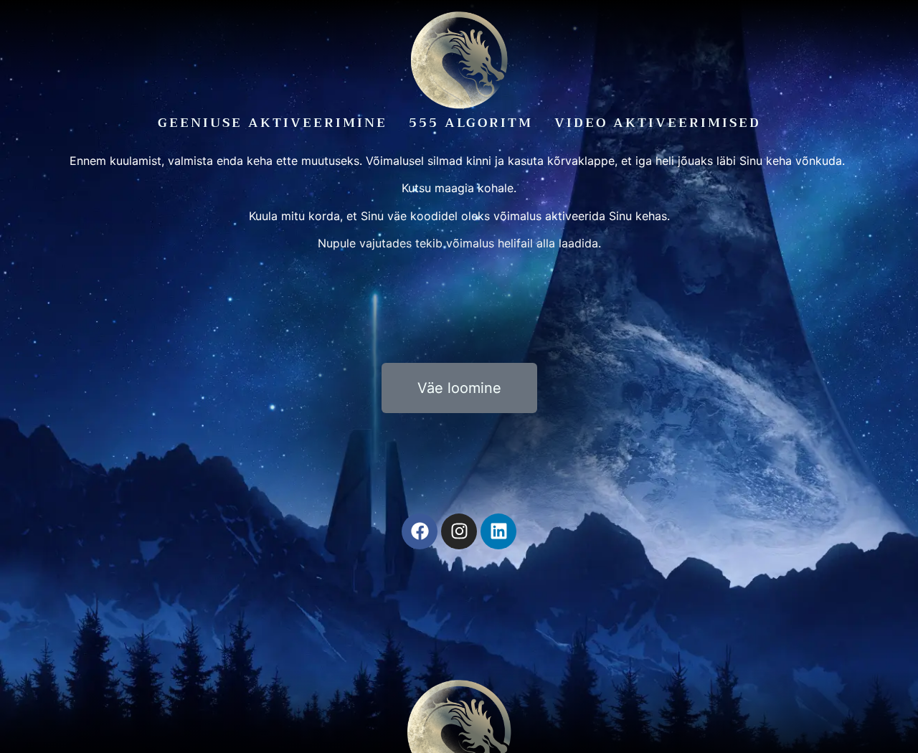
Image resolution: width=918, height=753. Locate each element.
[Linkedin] (498, 531)
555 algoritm (471, 122)
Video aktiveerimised (657, 122)
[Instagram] (459, 531)
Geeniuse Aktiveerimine (272, 122)
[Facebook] (419, 531)
